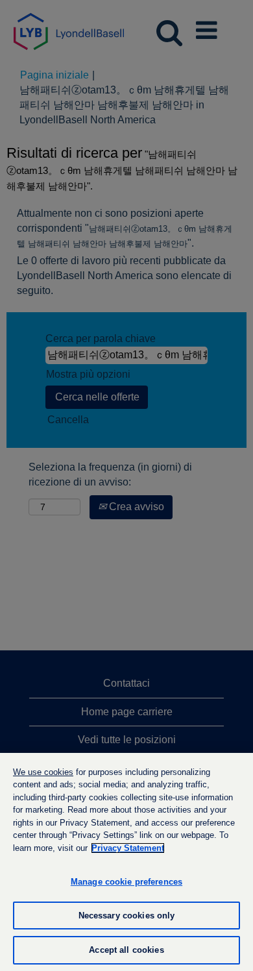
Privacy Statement (127, 848)
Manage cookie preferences (126, 882)
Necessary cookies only (126, 915)
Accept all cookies (126, 950)
